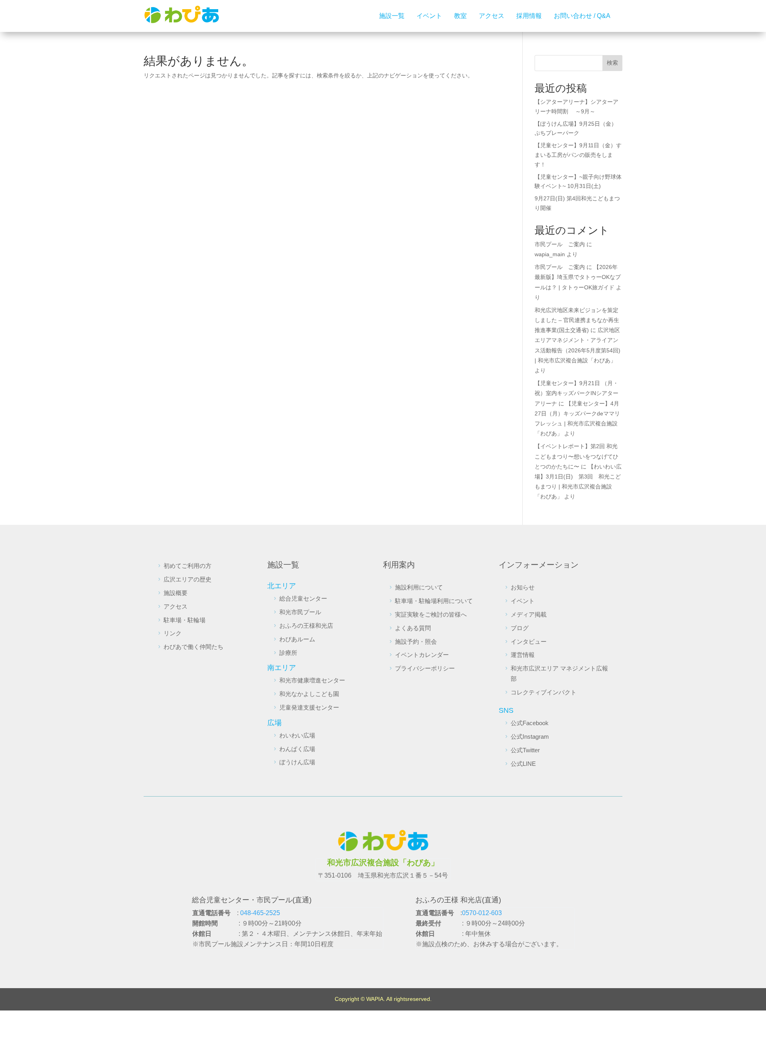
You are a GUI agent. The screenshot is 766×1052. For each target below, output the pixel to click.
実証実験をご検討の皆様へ (431, 614)
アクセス (491, 15)
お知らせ (523, 587)
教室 (460, 15)
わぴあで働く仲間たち (193, 646)
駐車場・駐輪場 (184, 620)
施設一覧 (392, 15)
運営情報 (523, 654)
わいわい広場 (297, 735)
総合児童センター (303, 598)
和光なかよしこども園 (309, 693)
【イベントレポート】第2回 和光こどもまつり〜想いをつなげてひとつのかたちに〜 (576, 456)
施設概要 (176, 592)
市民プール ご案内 (560, 244)
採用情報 (529, 15)
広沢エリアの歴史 (187, 579)
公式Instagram (530, 736)
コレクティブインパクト (543, 692)
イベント (429, 15)
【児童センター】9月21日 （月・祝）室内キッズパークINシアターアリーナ (576, 393)
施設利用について (419, 587)
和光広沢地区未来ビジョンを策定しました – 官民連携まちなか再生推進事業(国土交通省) (577, 320)
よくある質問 (413, 628)
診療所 (288, 652)
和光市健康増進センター (312, 680)
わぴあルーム (297, 639)
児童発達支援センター (309, 707)
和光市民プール (300, 612)
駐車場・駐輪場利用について (434, 600)
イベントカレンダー (422, 654)
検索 (612, 62)
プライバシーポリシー (425, 668)
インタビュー (529, 641)
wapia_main (550, 254)
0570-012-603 (482, 913)
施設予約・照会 (416, 641)
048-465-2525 (260, 913)
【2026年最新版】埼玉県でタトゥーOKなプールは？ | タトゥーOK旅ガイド (578, 277)
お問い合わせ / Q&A (582, 15)
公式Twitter (525, 750)
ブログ (520, 628)
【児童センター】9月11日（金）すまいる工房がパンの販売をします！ (578, 155)
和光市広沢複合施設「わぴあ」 (383, 862)
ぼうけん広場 (297, 762)
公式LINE (523, 763)
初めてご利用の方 (187, 565)
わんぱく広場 (297, 748)
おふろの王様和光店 (306, 625)
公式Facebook (530, 723)
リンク (173, 633)
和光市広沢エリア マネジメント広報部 (559, 673)
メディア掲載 (529, 614)
